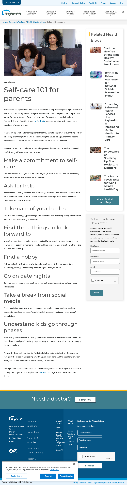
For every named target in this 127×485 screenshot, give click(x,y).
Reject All (48, 476)
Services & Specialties (51, 12)
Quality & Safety (59, 446)
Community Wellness (111, 12)
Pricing (104, 3)
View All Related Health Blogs (105, 201)
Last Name (94, 257)
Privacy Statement (79, 483)
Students (70, 441)
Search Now (85, 399)
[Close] (74, 464)
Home (4, 22)
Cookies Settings (16, 476)
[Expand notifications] (18, 2)
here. (93, 426)
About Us (59, 433)
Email (92, 267)
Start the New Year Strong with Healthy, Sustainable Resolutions (111, 56)
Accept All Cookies (66, 476)
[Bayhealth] (12, 12)
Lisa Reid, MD (39, 121)
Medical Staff (70, 437)
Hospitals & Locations (31, 12)
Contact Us (59, 450)
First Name (94, 246)
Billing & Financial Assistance (59, 436)
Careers (113, 3)
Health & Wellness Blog (36, 22)
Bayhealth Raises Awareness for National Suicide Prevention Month (112, 84)
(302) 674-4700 (15, 440)
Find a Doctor (44, 372)
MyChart (64, 3)
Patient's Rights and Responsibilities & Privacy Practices (106, 483)
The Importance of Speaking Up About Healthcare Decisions (111, 158)
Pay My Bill (93, 3)
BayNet (70, 444)
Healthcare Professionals (89, 12)
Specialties (33, 432)
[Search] (123, 13)
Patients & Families (69, 12)
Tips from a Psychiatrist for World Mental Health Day (111, 183)
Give (121, 3)
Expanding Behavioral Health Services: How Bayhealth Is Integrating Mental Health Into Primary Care (112, 122)
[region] (40, 471)
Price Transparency (60, 442)
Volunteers (71, 434)
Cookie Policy (54, 470)
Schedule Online (78, 3)
